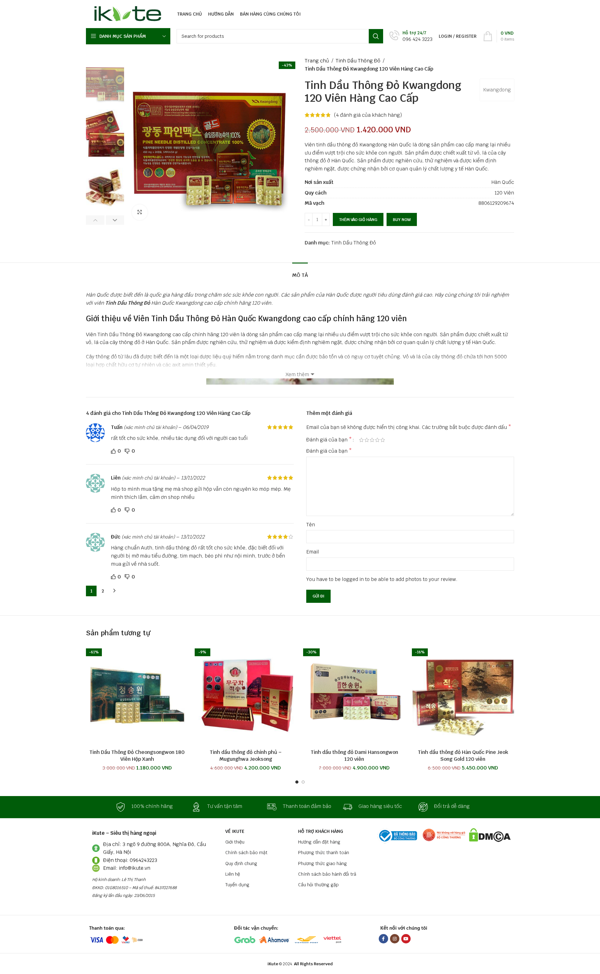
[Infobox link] (410, 36)
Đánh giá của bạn (329, 439)
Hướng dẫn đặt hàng (319, 842)
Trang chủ (317, 60)
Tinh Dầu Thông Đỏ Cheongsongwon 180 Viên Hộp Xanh (137, 755)
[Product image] (137, 695)
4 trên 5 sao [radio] (377, 439)
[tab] (300, 272)
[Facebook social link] (383, 938)
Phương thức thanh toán (323, 852)
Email (312, 551)
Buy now (402, 219)
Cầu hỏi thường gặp (318, 885)
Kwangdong (497, 89)
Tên (310, 524)
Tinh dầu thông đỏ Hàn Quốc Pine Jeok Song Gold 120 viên (463, 755)
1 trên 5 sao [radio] (361, 439)
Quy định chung (241, 863)
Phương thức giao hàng (322, 863)
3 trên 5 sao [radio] (372, 439)
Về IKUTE (234, 831)
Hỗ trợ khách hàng (320, 831)
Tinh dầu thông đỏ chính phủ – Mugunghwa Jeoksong (246, 755)
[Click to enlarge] (140, 212)
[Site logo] (126, 13)
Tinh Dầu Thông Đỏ (358, 60)
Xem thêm (297, 374)
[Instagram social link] (394, 938)
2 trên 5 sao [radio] (366, 439)
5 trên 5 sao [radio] (382, 439)
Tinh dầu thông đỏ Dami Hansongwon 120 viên (354, 755)
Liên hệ (232, 874)
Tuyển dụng (237, 885)
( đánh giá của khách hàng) (368, 115)
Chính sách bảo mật (246, 852)
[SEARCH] (376, 36)
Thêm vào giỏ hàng (358, 219)
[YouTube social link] (406, 938)
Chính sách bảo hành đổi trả (327, 874)
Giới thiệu (234, 842)
